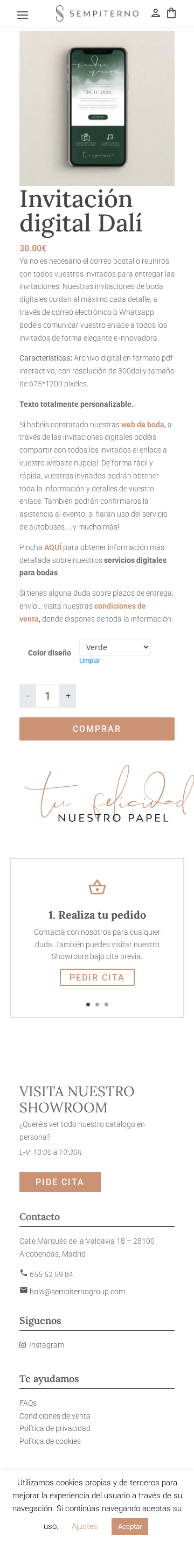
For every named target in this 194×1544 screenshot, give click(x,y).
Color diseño (49, 652)
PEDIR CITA (97, 977)
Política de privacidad (55, 1428)
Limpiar (89, 661)
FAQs (28, 1403)
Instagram (46, 1345)
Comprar (97, 729)
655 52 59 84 (46, 1274)
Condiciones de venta (55, 1416)
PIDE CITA (60, 1182)
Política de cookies (50, 1441)
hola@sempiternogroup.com (72, 1291)
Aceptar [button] (130, 1526)
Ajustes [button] (85, 1526)
